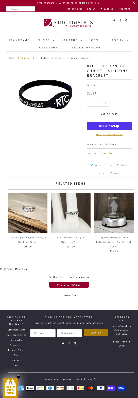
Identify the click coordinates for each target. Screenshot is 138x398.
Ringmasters (16, 345)
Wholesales (16, 340)
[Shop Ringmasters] (69, 24)
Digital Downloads (86, 48)
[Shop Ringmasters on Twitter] (114, 20)
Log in (91, 9)
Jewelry (118, 40)
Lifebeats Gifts (16, 329)
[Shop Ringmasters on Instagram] (126, 20)
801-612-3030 (74, 9)
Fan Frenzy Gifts (16, 335)
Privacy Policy (16, 350)
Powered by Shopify (85, 379)
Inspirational (49, 48)
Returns (16, 360)
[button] (10, 388)
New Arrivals (19, 40)
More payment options (109, 134)
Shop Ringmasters (63, 379)
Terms (17, 355)
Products (23, 58)
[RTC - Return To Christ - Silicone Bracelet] (44, 94)
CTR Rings (70, 40)
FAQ (16, 365)
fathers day (105, 153)
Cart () (109, 9)
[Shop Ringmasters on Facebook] (120, 20)
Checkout (124, 9)
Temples (44, 40)
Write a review (69, 284)
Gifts (96, 40)
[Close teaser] (18, 377)
